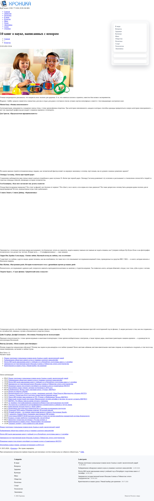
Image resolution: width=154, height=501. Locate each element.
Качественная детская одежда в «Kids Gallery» (24, 406)
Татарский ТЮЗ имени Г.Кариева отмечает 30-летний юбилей (30, 410)
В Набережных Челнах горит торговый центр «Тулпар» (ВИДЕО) (32, 389)
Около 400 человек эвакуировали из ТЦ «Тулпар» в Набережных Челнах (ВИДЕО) (38, 397)
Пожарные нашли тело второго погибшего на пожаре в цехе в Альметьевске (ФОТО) (39, 386)
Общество (17, 479)
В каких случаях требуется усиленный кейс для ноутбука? (29, 418)
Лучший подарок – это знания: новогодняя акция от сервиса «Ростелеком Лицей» (37, 412)
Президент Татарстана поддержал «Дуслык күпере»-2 (27, 420)
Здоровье (17, 469)
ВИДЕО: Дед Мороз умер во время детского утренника (28, 401)
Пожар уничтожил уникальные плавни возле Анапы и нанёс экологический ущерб (34, 358)
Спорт (16, 485)
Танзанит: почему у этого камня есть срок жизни (25, 423)
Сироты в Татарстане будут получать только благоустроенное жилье (32, 395)
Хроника (14, 448)
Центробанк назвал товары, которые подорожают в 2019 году (30, 388)
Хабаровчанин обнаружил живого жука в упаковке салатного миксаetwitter (31, 360)
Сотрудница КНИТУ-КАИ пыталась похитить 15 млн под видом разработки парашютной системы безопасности (49, 416)
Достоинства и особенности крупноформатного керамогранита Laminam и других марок (40, 405)
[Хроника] (15, 7)
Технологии (18, 489)
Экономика (18, 492)
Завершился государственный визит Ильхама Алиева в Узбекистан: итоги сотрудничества (36, 364)
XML (82, 452)
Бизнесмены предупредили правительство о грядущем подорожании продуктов (37, 408)
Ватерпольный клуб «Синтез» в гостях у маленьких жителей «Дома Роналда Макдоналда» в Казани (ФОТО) (47, 393)
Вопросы (17, 466)
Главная (7, 39)
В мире (16, 463)
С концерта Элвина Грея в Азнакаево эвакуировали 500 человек (31, 414)
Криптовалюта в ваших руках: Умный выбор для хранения (25, 365)
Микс (16, 476)
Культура (7, 43)
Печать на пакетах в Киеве (18, 391)
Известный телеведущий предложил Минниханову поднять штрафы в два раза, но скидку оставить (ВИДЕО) (47, 399)
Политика (17, 482)
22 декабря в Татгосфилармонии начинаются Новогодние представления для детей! (38, 403)
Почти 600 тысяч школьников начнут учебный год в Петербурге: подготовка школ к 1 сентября (38, 362)
